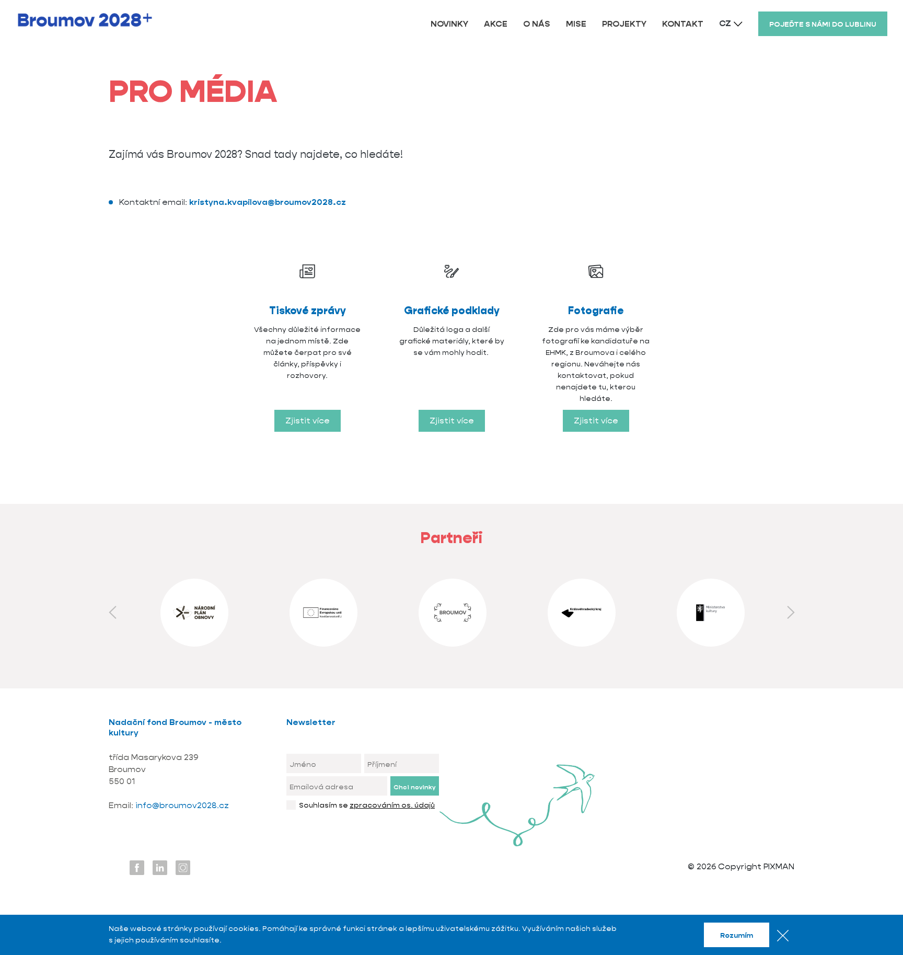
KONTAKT (682, 23)
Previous (112, 612)
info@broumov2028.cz (182, 805)
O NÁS (536, 23)
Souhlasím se (367, 805)
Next (790, 612)
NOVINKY (449, 23)
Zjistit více (307, 420)
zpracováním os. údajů (392, 805)
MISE (576, 23)
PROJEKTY (624, 23)
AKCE (495, 23)
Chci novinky (414, 787)
